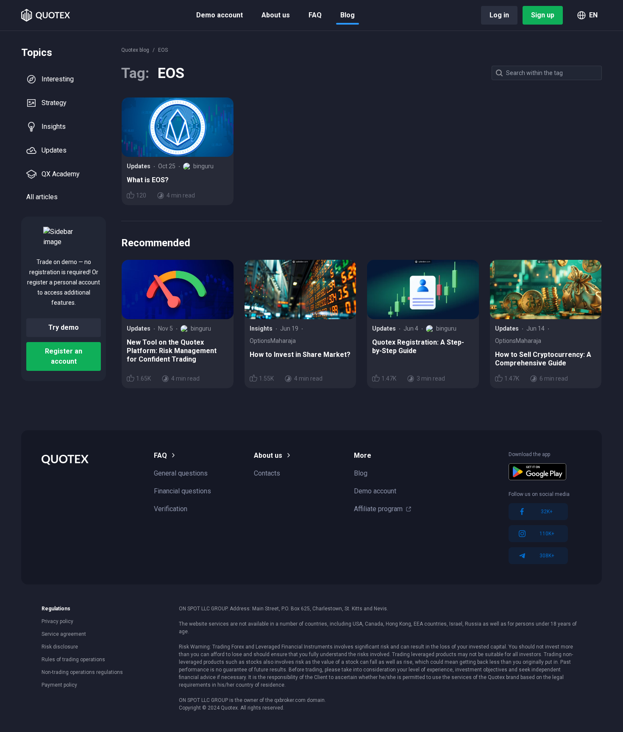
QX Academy (61, 174)
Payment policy (59, 685)
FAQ (315, 15)
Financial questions (182, 491)
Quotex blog (135, 50)
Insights (54, 126)
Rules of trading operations (73, 659)
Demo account (219, 15)
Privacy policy (57, 621)
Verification (170, 509)
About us (275, 15)
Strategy (54, 103)
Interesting (58, 79)
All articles (42, 197)
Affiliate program (378, 509)
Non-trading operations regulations (82, 672)
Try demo (63, 327)
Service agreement (64, 634)
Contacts (267, 473)
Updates (54, 150)
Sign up (542, 15)
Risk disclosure (60, 647)
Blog (347, 15)
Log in (499, 15)
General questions (181, 473)
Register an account (63, 356)
